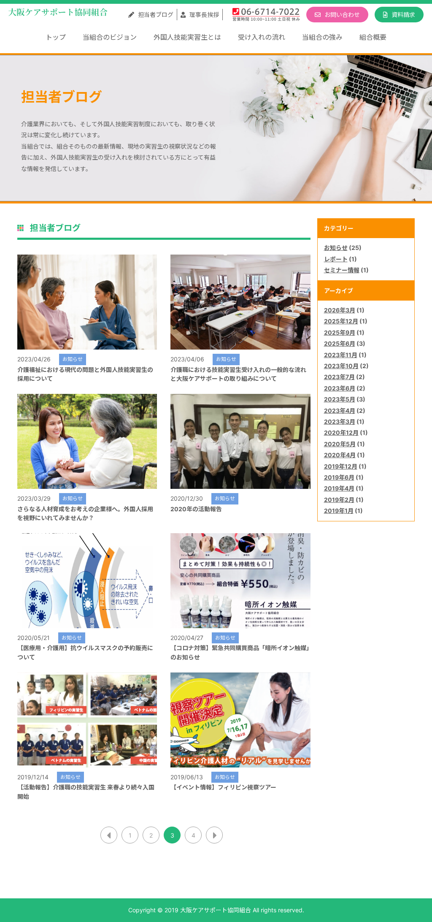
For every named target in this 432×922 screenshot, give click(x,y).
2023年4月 (339, 410)
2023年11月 (340, 354)
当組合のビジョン (110, 37)
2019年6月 (339, 477)
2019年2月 (339, 499)
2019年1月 (339, 510)
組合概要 (372, 37)
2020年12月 (341, 432)
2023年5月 (339, 399)
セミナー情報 (341, 270)
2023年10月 (341, 365)
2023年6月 (339, 388)
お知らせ (336, 247)
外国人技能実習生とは (187, 37)
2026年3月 (339, 310)
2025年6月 (339, 343)
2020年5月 (340, 443)
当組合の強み (322, 37)
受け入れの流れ (261, 37)
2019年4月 (339, 488)
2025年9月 (339, 332)
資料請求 (402, 14)
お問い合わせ (341, 14)
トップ (56, 37)
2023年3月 (339, 421)
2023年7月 (339, 376)
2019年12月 (340, 466)
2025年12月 (341, 321)
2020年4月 (340, 454)
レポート (336, 259)
